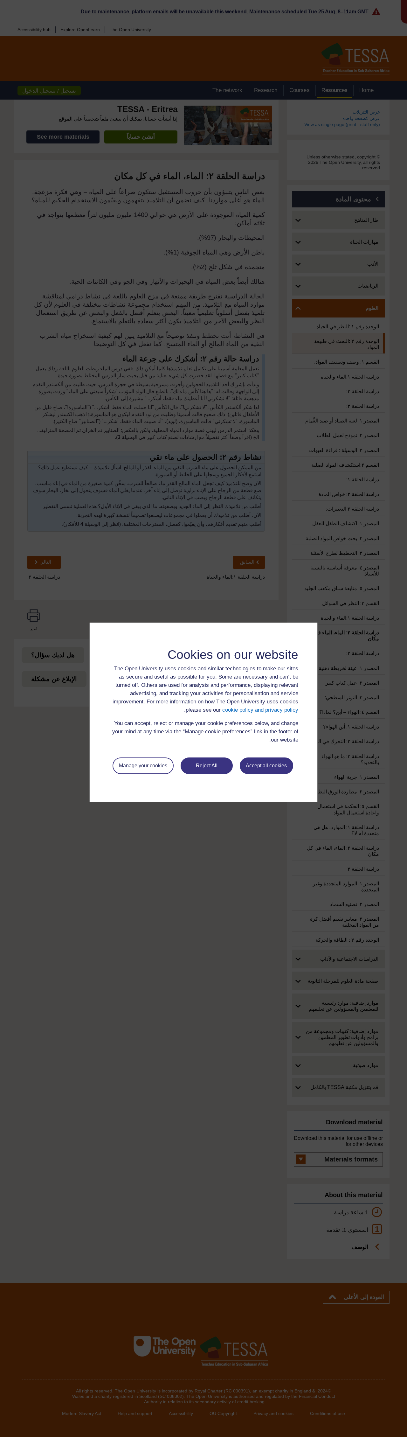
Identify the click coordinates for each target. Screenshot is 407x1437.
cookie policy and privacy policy (260, 710)
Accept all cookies (266, 765)
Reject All (206, 765)
